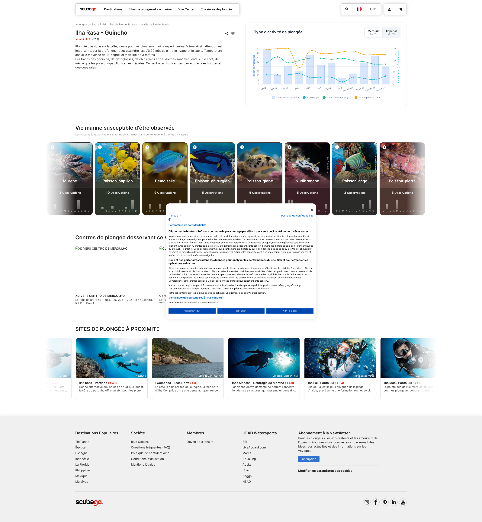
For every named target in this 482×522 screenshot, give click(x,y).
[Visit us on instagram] (367, 502)
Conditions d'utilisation (148, 459)
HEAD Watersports (260, 433)
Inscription (308, 459)
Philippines (83, 470)
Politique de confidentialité (150, 453)
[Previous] (64, 179)
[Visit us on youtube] (403, 502)
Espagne (81, 453)
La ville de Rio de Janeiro (155, 24)
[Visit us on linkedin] (394, 502)
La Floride (82, 464)
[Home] (88, 9)
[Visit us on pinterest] (385, 502)
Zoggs (247, 476)
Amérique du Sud (86, 24)
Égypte (80, 447)
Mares (247, 453)
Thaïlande (82, 442)
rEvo (246, 470)
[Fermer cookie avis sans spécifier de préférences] (311, 210)
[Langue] (359, 9)
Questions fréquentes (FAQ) (150, 447)
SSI (245, 442)
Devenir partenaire (200, 442)
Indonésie (82, 459)
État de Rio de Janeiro (123, 24)
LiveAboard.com (254, 447)
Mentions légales (143, 464)
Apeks (247, 464)
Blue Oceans (140, 442)
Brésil (103, 24)
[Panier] (400, 9)
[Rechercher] (346, 9)
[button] (175, 216)
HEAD (247, 481)
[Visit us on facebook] (376, 502)
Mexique (81, 476)
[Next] (418, 179)
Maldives (81, 481)
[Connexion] (389, 9)
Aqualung (249, 459)
